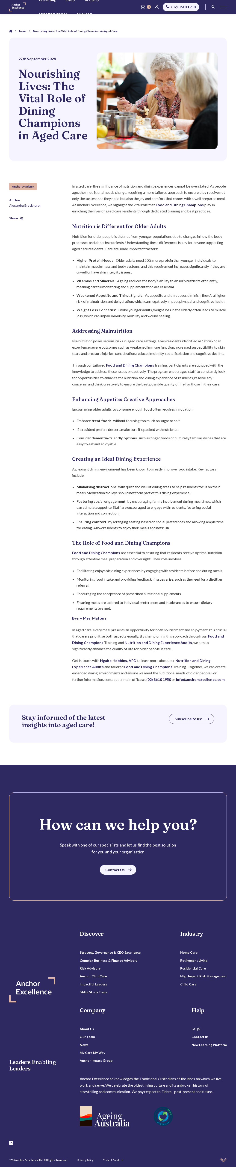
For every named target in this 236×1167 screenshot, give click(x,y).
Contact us (200, 1037)
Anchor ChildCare (93, 976)
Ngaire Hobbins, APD (118, 660)
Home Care (189, 952)
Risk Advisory (90, 968)
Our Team (84, 14)
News (84, 1045)
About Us (87, 1029)
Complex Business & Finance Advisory (108, 960)
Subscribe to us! (188, 719)
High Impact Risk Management (203, 976)
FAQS (196, 1029)
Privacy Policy (85, 1160)
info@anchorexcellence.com (200, 679)
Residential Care (193, 968)
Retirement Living (193, 960)
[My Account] (157, 7)
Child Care (188, 984)
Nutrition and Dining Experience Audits (158, 642)
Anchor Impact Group (96, 1060)
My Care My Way (92, 1053)
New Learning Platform (209, 1045)
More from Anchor (53, 14)
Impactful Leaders (93, 984)
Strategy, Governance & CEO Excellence (110, 952)
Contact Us (115, 869)
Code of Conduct (113, 1160)
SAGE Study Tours (94, 992)
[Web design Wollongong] (223, 1160)
